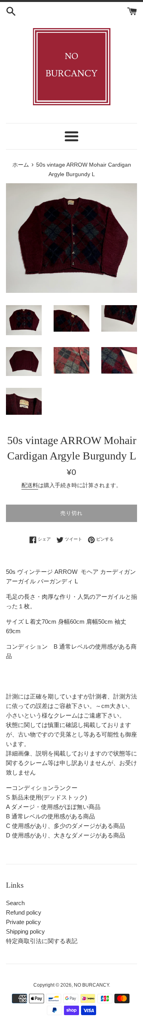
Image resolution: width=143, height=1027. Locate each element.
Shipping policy (25, 931)
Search (15, 903)
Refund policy (23, 912)
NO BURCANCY (91, 985)
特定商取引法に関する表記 (41, 941)
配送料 (29, 485)
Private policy (23, 922)
